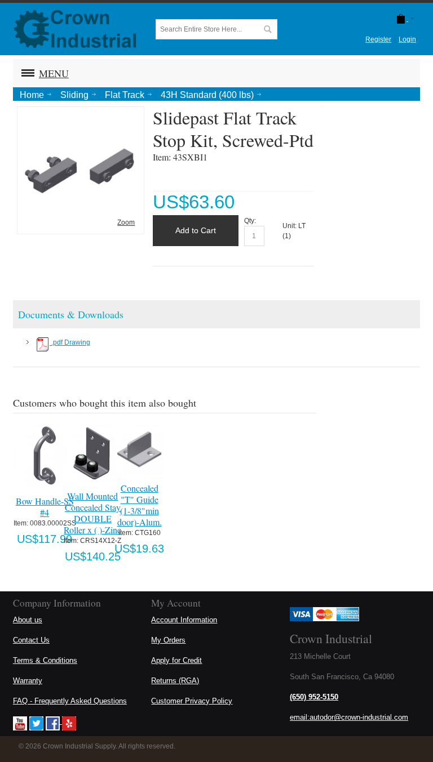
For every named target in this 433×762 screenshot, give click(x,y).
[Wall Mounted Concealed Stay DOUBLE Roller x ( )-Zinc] (92, 453)
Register (378, 39)
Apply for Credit (176, 660)
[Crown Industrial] (75, 29)
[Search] (267, 29)
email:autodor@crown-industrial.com (349, 717)
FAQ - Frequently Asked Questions (70, 701)
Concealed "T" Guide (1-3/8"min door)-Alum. (139, 505)
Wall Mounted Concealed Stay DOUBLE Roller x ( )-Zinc (92, 513)
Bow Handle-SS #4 (45, 506)
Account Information (184, 620)
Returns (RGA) (175, 680)
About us (27, 620)
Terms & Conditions (45, 660)
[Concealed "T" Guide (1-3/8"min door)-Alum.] (139, 449)
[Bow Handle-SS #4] (45, 456)
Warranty (27, 680)
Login (407, 39)
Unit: (290, 226)
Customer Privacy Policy (191, 701)
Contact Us (31, 640)
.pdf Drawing (70, 342)
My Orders (168, 640)
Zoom (126, 222)
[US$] (401, 18)
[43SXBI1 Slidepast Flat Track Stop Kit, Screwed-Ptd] (80, 115)
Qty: (250, 221)
